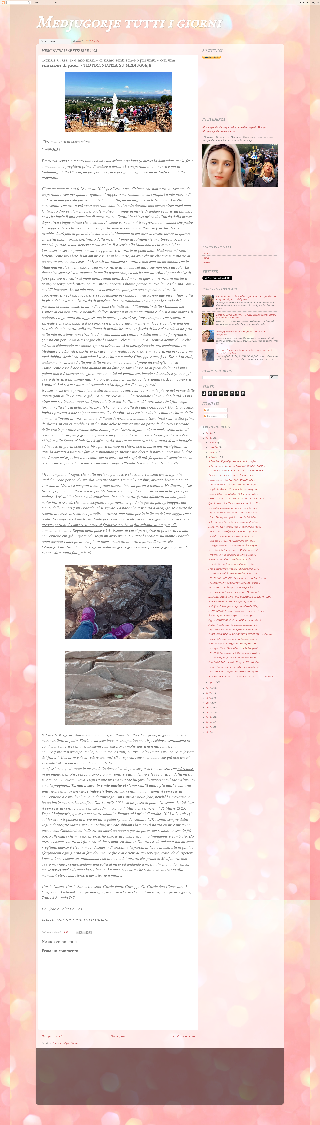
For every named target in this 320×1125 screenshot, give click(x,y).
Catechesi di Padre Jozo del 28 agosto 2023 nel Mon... (234, 662)
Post (208, 409)
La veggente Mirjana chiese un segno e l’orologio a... (234, 545)
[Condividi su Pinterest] (90, 932)
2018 (209, 707)
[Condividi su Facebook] (86, 932)
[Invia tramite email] (77, 932)
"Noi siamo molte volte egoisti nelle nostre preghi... (233, 484)
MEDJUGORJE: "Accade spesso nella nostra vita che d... (236, 610)
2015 (209, 722)
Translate (96, 41)
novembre (214, 447)
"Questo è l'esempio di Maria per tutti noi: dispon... (233, 638)
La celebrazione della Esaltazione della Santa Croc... (234, 573)
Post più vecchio (184, 1035)
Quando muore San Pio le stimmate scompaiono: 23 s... (235, 503)
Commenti (211, 415)
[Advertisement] (240, 88)
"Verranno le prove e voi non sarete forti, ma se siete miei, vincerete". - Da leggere (244, 351)
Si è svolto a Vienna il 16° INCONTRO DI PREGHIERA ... (237, 470)
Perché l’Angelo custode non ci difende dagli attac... (233, 666)
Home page (118, 1035)
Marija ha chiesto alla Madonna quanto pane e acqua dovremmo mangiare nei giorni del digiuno (247, 298)
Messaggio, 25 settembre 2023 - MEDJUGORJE (231, 479)
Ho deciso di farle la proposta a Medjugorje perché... (234, 550)
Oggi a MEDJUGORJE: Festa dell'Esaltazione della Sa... (236, 620)
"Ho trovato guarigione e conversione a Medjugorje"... (234, 592)
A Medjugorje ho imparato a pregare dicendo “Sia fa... (234, 606)
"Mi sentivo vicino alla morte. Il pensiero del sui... (232, 507)
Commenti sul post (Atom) (65, 1043)
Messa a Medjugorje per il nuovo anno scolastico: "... (234, 657)
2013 (209, 731)
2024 (209, 433)
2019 (209, 702)
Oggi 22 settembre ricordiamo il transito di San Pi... (233, 512)
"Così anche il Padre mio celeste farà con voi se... (232, 540)
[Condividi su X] (83, 932)
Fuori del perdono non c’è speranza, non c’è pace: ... (234, 536)
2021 (209, 693)
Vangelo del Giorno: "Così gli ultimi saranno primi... (234, 489)
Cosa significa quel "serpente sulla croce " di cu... (232, 564)
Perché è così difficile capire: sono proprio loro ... (232, 587)
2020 (209, 697)
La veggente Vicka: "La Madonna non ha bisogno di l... (235, 648)
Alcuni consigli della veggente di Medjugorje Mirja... (233, 643)
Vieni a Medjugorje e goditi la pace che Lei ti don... (233, 517)
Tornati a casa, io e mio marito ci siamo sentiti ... (232, 475)
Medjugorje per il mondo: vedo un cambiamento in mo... (235, 526)
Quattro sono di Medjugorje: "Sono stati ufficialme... (233, 531)
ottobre (212, 452)
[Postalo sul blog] (80, 932)
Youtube (206, 253)
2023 (209, 438)
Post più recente (52, 1035)
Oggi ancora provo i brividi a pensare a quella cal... (233, 629)
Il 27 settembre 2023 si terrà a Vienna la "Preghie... (233, 521)
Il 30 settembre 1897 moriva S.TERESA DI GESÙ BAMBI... (237, 465)
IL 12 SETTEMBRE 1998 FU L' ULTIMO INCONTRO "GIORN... (240, 596)
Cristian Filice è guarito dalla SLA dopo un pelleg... (233, 493)
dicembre (213, 442)
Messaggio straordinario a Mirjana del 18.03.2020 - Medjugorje (241, 333)
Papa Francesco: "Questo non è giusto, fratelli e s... (233, 601)
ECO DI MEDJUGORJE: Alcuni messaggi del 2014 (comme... (238, 578)
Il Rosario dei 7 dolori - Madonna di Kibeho (229, 559)
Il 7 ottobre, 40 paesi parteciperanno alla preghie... (233, 461)
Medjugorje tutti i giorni (128, 22)
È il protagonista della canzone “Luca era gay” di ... (233, 615)
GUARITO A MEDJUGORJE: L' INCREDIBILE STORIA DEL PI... (241, 498)
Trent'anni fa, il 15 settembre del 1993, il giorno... (232, 554)
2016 (209, 717)
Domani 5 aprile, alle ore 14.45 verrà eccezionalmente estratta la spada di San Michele (246, 316)
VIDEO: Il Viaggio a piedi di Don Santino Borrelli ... (234, 652)
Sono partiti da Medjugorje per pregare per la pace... (234, 671)
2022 (209, 688)
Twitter (205, 257)
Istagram (206, 261)
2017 (209, 712)
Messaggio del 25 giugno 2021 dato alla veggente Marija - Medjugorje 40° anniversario (234, 129)
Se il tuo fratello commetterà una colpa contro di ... (233, 624)
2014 (209, 727)
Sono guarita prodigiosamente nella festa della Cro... (234, 568)
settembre (214, 456)
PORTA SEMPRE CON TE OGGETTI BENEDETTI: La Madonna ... (241, 634)
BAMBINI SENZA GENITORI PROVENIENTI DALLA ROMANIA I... (242, 676)
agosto (212, 682)
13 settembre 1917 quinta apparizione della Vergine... (234, 582)
